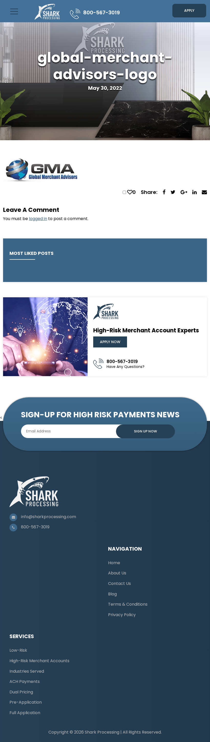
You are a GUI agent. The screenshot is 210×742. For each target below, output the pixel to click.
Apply (189, 10)
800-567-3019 (101, 12)
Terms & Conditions (128, 604)
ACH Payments (24, 681)
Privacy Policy (122, 615)
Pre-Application (25, 702)
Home (114, 563)
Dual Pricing (21, 692)
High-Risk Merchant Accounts (39, 661)
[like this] (129, 192)
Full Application (24, 713)
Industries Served (26, 671)
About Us (117, 573)
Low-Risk (18, 650)
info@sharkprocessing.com (48, 517)
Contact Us (119, 583)
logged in (38, 219)
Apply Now (110, 341)
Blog (112, 594)
